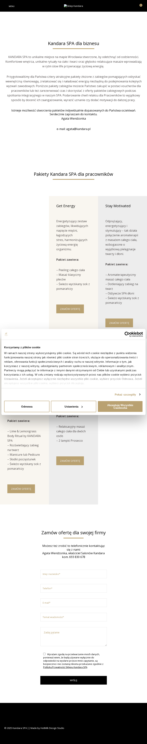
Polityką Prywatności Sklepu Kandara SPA (65, 667)
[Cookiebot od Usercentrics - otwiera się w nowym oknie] (127, 334)
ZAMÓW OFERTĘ (70, 309)
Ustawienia (71, 406)
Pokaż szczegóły (125, 394)
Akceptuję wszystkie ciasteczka (120, 406)
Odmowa (26, 406)
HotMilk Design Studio (52, 728)
